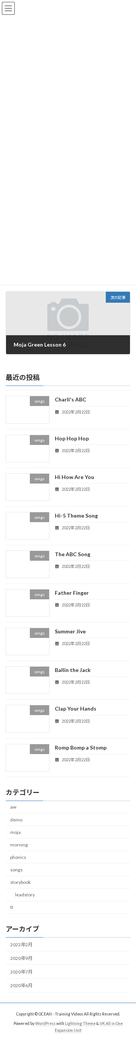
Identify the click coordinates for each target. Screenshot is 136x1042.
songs (16, 869)
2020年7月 (21, 972)
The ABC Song (72, 554)
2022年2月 (21, 944)
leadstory (25, 894)
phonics (18, 857)
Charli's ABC (70, 399)
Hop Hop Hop (72, 438)
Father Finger (72, 592)
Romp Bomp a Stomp (81, 747)
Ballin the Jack (73, 670)
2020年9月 (21, 958)
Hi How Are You (74, 476)
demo (16, 819)
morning (19, 845)
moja (15, 832)
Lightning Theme (80, 1023)
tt (11, 907)
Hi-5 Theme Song (76, 515)
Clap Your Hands (75, 708)
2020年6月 (21, 985)
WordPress (45, 1023)
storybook (20, 882)
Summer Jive (70, 631)
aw (13, 807)
